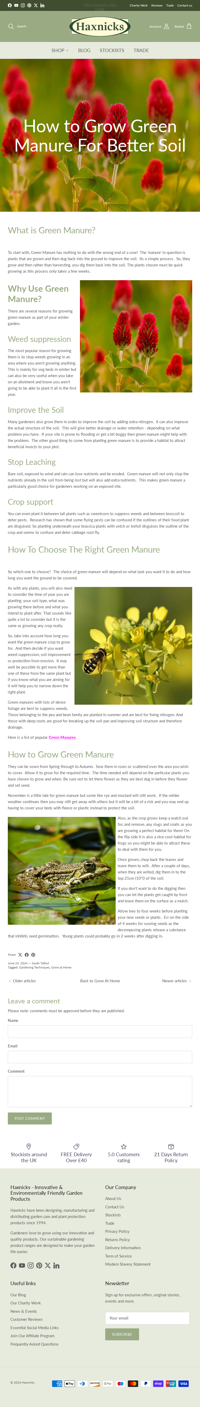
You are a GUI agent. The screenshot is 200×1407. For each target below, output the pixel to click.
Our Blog (18, 1294)
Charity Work (139, 5)
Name (13, 1020)
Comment (16, 1071)
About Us (113, 1198)
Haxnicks (28, 1382)
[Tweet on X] (20, 955)
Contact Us (114, 1206)
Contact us (184, 5)
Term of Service (118, 1256)
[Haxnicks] (100, 26)
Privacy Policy (117, 1231)
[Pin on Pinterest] (33, 955)
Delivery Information (123, 1247)
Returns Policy (117, 1239)
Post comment (30, 1118)
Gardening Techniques (34, 967)
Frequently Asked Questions (34, 1344)
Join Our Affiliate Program (32, 1335)
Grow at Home (61, 967)
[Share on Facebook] (27, 955)
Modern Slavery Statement (128, 1264)
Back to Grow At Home (100, 980)
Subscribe (122, 1334)
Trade (170, 5)
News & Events (23, 1311)
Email (12, 1045)
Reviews (156, 5)
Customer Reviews (26, 1319)
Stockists (113, 1214)
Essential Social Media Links (34, 1327)
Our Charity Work (25, 1302)
